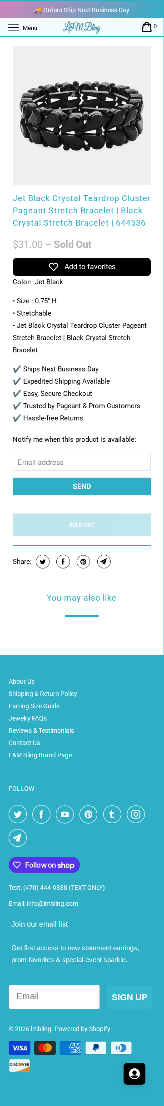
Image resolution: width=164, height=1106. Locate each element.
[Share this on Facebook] (62, 561)
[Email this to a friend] (103, 561)
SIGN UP (130, 997)
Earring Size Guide (34, 706)
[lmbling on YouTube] (67, 814)
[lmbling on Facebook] (43, 814)
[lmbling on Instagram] (138, 814)
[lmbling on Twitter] (19, 814)
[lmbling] (82, 27)
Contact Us (24, 742)
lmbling (41, 1028)
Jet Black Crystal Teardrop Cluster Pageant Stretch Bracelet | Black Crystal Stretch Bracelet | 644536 (82, 210)
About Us (22, 681)
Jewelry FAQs (28, 718)
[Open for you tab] (134, 1074)
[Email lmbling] (19, 838)
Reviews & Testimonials (41, 730)
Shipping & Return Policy (43, 693)
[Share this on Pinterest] (82, 561)
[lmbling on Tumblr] (114, 814)
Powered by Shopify (82, 1028)
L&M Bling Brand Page (40, 755)
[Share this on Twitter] (42, 561)
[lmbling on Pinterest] (90, 814)
